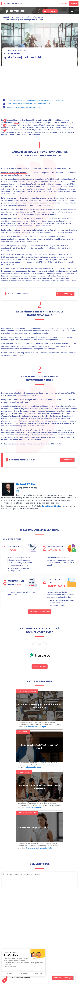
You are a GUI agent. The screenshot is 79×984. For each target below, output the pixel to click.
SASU (16, 122)
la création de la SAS (31, 230)
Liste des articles (14, 3)
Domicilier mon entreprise (39, 611)
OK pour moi (38, 973)
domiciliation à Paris (50, 506)
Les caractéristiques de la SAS (14, 172)
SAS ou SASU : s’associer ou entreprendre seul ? (26, 107)
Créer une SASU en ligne (65, 294)
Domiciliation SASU (33, 807)
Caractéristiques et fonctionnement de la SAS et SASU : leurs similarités (35, 100)
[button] (4, 980)
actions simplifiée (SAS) (48, 120)
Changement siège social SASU (39, 848)
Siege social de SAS (34, 767)
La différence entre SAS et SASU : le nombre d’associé (28, 104)
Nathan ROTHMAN (26, 484)
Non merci (9, 973)
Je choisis (23, 973)
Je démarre (67, 460)
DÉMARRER (74, 3)
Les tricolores (18, 11)
